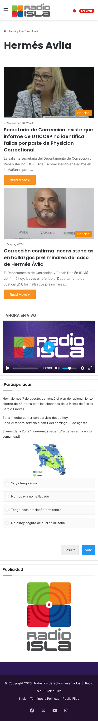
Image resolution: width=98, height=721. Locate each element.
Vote (88, 550)
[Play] (7, 368)
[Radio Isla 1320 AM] (31, 10)
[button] (49, 460)
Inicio (23, 698)
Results (69, 550)
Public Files (71, 698)
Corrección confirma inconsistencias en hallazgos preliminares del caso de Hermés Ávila (48, 257)
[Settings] (82, 368)
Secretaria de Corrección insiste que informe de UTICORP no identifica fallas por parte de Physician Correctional (48, 139)
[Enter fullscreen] (90, 368)
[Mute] (57, 368)
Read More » (20, 180)
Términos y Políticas (44, 698)
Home (11, 31)
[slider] (25, 368)
